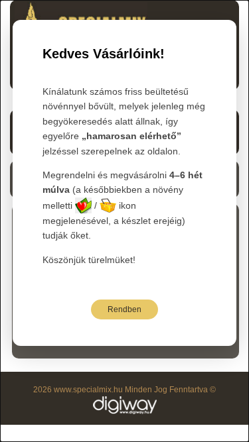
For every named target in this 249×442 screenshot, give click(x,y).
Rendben (124, 309)
